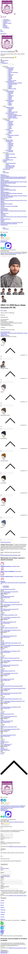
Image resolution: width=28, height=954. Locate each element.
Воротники (10, 121)
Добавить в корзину (5, 335)
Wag (1, 603)
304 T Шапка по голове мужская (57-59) (13, 604)
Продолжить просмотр (6, 542)
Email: (2, 882)
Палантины (10, 124)
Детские (7, 134)
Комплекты (10, 74)
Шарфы (10, 128)
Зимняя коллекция (10, 67)
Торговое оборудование (11, 157)
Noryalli (2, 743)
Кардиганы (10, 145)
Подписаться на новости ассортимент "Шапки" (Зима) (14, 891)
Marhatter (2, 644)
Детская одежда (9, 139)
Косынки (10, 122)
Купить (2, 601)
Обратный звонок (11, 51)
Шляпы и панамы (12, 80)
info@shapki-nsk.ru (5, 242)
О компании (3, 805)
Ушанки (10, 77)
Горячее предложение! (11, 163)
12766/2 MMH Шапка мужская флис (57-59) (14, 645)
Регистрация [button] (6, 172)
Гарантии (17, 805)
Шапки (10, 79)
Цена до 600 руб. (9, 167)
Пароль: (3, 888)
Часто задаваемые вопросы (14, 807)
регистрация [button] (3, 33)
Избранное (5, 62)
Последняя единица (10, 166)
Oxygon (2, 590)
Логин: (2, 879)
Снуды (9, 127)
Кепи (9, 73)
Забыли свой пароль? (5, 876)
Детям (2, 191)
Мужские (8, 129)
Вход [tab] (2, 868)
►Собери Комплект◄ (8, 159)
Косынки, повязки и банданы (14, 115)
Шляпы (10, 104)
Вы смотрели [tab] (6, 587)
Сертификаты (6, 27)
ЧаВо (4, 24)
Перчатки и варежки (10, 153)
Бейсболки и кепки (12, 84)
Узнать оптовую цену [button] (5, 331)
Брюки (9, 142)
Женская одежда (9, 141)
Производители (6, 169)
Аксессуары (3, 215)
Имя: (2, 880)
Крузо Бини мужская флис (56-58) (12, 729)
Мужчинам (3, 184)
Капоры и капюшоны (13, 72)
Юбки (9, 149)
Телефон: (3, 883)
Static (2, 628)
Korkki (5, 310)
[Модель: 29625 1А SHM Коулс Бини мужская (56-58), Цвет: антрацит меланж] (3, 294)
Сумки (7, 156)
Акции (7, 164)
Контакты (5, 26)
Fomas (2, 715)
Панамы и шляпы (12, 116)
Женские (8, 120)
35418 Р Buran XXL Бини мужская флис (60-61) (15, 688)
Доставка (5, 21)
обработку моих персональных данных (17, 846)
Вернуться (3, 315)
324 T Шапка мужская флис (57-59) (12, 617)
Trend (2, 672)
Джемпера (10, 144)
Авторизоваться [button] (4, 864)
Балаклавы (10, 68)
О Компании (6, 19)
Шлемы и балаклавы (13, 111)
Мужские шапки (17, 555)
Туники (10, 148)
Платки (10, 125)
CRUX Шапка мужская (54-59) (11, 591)
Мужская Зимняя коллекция (7, 555)
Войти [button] (2, 31)
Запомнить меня (5, 875)
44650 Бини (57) (8, 744)
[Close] (2, 554)
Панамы (10, 85)
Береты (10, 71)
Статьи (11, 808)
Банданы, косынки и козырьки (15, 82)
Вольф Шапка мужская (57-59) (11, 673)
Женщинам (3, 174)
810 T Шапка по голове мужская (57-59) (13, 660)
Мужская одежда (9, 150)
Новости (5, 25)
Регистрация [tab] (6, 868)
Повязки (10, 75)
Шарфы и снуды (4, 198)
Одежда (2, 207)
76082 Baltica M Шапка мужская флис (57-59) (14, 701)
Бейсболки (10, 70)
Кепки (9, 94)
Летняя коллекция (10, 81)
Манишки (10, 123)
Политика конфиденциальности (16, 821)
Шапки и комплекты (13, 117)
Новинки (5, 160)
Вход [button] (4, 171)
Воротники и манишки (13, 135)
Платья (9, 146)
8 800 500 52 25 (4, 51)
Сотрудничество (6, 20)
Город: (2, 885)
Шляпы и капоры (12, 88)
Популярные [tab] (6, 586)
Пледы (7, 155)
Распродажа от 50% (10, 165)
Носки (7, 158)
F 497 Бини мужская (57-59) (10, 716)
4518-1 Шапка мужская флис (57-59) (12, 630)
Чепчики (10, 78)
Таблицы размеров (7, 23)
